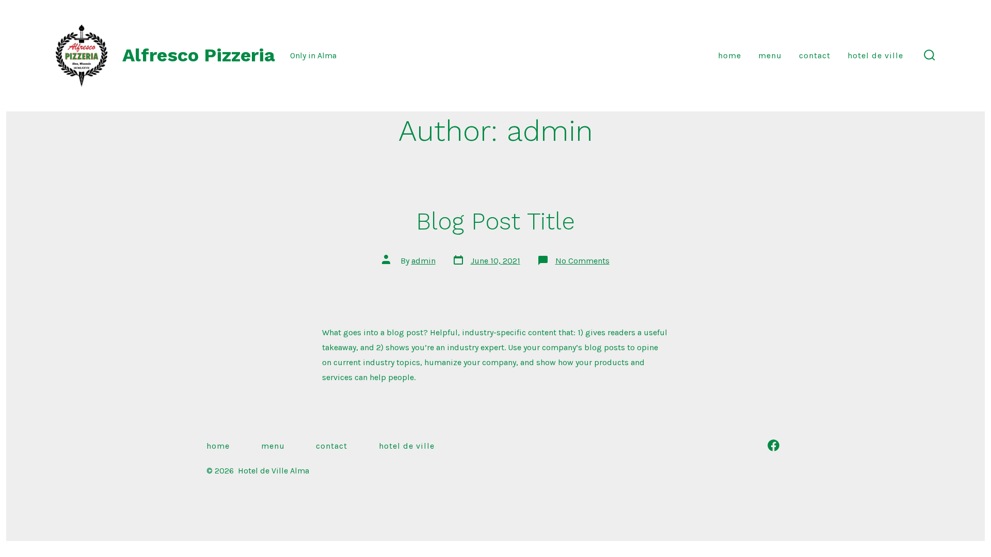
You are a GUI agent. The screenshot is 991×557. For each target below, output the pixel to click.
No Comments (582, 261)
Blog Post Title (495, 221)
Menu (770, 55)
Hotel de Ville (875, 55)
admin (423, 261)
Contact (814, 55)
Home (729, 55)
